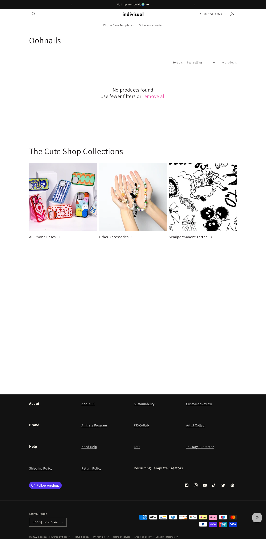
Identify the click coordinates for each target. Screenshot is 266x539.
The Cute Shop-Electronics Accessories (55, 278)
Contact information (167, 536)
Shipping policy (143, 536)
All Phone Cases (42, 236)
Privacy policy (101, 536)
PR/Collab (141, 425)
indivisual (43, 536)
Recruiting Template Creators (158, 468)
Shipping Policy (40, 468)
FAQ (137, 447)
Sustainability (144, 404)
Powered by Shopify (59, 536)
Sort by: (177, 62)
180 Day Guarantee (200, 447)
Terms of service (121, 536)
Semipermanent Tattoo (188, 236)
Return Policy (91, 468)
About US (88, 404)
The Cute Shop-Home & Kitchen (129, 348)
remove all (154, 96)
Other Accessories (113, 236)
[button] (33, 14)
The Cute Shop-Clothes (122, 278)
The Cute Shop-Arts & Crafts (196, 278)
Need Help (89, 447)
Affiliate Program (94, 425)
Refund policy (82, 536)
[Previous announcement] (71, 4)
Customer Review (199, 404)
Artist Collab (195, 425)
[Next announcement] (194, 4)
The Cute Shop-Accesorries (55, 348)
